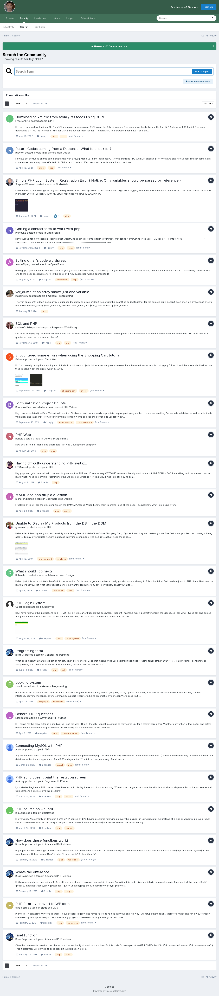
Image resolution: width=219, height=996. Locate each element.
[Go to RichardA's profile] (10, 496)
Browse (10, 18)
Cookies (109, 986)
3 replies (46, 279)
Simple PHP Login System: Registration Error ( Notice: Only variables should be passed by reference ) (98, 180)
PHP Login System (30, 603)
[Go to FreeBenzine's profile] (10, 119)
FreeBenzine (22, 120)
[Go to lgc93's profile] (10, 810)
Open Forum (53, 232)
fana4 (18, 686)
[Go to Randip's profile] (10, 436)
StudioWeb (62, 184)
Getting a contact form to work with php (47, 229)
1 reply (43, 136)
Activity (24, 18)
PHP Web (23, 435)
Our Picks (40, 26)
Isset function (26, 935)
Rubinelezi (21, 575)
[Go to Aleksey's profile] (10, 747)
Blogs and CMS (49, 907)
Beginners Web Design (57, 152)
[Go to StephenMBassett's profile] (10, 182)
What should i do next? (34, 571)
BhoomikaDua (23, 407)
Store (57, 18)
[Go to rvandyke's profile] (10, 230)
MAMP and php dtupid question (41, 495)
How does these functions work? (41, 840)
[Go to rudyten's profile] (10, 150)
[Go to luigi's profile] (10, 715)
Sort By (207, 104)
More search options (198, 81)
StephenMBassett (25, 184)
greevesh (20, 527)
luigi (17, 717)
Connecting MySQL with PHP (38, 746)
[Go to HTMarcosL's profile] (10, 465)
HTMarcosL (21, 467)
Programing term (29, 651)
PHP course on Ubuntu (34, 809)
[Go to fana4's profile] (10, 684)
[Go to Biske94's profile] (10, 652)
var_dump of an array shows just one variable (52, 292)
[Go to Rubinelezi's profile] (10, 573)
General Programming (60, 295)
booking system (28, 682)
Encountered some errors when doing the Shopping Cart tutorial (67, 355)
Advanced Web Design (61, 575)
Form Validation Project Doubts (40, 403)
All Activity (8, 26)
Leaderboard (41, 18)
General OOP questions (34, 714)
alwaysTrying (22, 264)
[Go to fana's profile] (10, 905)
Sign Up (209, 6)
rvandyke (20, 232)
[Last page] (26, 103)
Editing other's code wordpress (40, 260)
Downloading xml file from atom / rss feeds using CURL (60, 117)
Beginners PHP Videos (57, 781)
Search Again (202, 71)
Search (24, 26)
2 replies (51, 390)
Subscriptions (88, 18)
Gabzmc (20, 359)
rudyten (19, 152)
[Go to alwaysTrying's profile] (10, 262)
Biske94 (20, 654)
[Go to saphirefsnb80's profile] (10, 325)
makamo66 (21, 295)
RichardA (20, 498)
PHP (52, 120)
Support (70, 18)
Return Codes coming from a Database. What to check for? (63, 149)
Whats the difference (32, 872)
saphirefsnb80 (23, 327)
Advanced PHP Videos (64, 407)
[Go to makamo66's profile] (10, 293)
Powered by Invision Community (109, 991)
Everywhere (198, 18)
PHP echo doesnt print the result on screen (50, 777)
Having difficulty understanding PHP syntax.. (51, 463)
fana (17, 907)
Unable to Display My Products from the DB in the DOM (60, 523)
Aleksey (19, 749)
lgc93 (18, 812)
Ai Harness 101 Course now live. (109, 46)
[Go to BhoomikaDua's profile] (10, 405)
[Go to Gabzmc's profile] (10, 357)
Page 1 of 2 (39, 103)
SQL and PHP (26, 324)
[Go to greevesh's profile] (10, 525)
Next (19, 103)
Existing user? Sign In (184, 7)
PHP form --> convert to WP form (42, 904)
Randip (19, 438)
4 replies (46, 638)
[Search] (212, 18)
